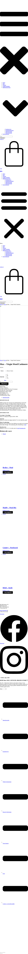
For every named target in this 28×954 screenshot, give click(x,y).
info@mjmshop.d (3, 610)
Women (4, 176)
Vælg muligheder (8, 472)
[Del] (3, 952)
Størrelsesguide (8, 182)
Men (4, 175)
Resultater (3, 137)
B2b (1, 171)
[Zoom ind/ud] (0, 952)
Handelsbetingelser (9, 181)
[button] (14, 44)
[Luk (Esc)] (4, 952)
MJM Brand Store (6, 178)
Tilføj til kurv (4, 383)
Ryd (5, 380)
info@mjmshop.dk (21, 428)
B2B (1, 299)
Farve (2, 370)
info (25, 424)
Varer (5, 304)
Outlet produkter (6, 177)
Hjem (4, 173)
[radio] (10, 371)
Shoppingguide (8, 183)
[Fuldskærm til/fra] (1, 952)
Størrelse (2, 376)
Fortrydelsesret (6, 184)
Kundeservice (8, 180)
